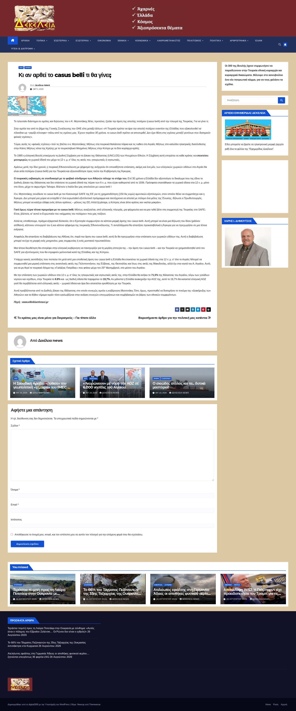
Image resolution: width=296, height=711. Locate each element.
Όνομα (15, 489)
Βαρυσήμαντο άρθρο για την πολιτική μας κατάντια (173, 317)
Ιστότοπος (16, 519)
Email (15, 504)
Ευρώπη (168, 585)
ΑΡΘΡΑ (28, 67)
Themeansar (94, 704)
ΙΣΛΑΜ (258, 40)
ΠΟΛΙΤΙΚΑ (216, 40)
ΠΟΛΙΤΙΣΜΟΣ (194, 40)
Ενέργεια (158, 585)
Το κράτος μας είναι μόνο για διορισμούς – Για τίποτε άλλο (56, 317)
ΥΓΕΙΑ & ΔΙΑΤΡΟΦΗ (22, 48)
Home (268, 704)
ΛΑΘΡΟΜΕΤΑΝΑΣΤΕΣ (168, 40)
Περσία (237, 585)
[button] (279, 44)
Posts (275, 704)
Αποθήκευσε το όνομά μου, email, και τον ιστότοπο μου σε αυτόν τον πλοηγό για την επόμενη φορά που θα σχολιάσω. (79, 534)
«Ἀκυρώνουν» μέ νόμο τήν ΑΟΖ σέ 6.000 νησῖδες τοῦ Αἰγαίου (111, 385)
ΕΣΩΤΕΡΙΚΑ (61, 40)
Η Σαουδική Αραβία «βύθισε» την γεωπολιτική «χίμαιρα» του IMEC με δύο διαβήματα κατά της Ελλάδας (42, 387)
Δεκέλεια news (42, 85)
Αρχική (284, 704)
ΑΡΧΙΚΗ (25, 40)
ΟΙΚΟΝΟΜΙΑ (104, 40)
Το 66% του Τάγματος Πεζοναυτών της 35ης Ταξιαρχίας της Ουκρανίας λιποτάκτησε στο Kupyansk (111, 593)
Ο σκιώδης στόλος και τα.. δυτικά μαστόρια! (179, 385)
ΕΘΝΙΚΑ (122, 40)
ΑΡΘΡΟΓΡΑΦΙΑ (238, 40)
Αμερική (228, 585)
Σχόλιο (15, 425)
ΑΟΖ (21, 67)
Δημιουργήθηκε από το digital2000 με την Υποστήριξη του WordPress (39, 704)
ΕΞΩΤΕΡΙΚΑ (82, 40)
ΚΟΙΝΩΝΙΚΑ (142, 40)
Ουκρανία (18, 585)
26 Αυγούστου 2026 (26, 599)
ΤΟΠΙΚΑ (41, 40)
